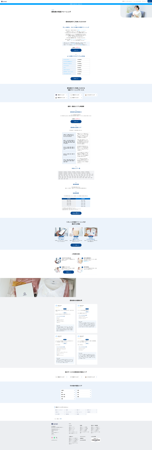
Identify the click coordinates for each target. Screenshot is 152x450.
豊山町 (65, 177)
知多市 (90, 175)
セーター (65, 67)
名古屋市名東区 (61, 174)
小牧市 (77, 175)
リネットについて (82, 436)
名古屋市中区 (82, 171)
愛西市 (75, 176)
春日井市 (82, 174)
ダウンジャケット (73, 39)
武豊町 (91, 177)
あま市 (89, 176)
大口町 (67, 177)
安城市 (62, 175)
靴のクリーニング (75, 97)
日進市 (70, 176)
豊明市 (67, 176)
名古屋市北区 (69, 171)
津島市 (87, 174)
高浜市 (62, 176)
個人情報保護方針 (53, 426)
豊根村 (67, 178)
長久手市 (60, 177)
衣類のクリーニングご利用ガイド (73, 438)
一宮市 (74, 174)
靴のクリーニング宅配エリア (95, 430)
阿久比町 (80, 177)
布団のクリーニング (76, 94)
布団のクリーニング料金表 (83, 429)
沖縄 (78, 396)
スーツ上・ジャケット (66, 59)
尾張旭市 (60, 176)
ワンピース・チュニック (67, 69)
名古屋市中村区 (78, 171)
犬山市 (69, 175)
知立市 (92, 175)
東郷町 (62, 177)
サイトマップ (53, 434)
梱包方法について (86, 261)
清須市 (78, 176)
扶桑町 (70, 177)
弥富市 (84, 176)
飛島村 (78, 177)
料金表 (81, 44)
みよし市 (87, 176)
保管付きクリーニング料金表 (84, 428)
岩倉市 (65, 176)
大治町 (73, 177)
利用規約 (78, 414)
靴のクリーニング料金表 (83, 430)
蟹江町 (75, 177)
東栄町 (64, 178)
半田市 (79, 174)
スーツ (70, 40)
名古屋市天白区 (65, 174)
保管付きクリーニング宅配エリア (95, 428)
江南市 (74, 175)
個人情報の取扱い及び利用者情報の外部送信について (57, 427)
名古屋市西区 (73, 171)
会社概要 (52, 433)
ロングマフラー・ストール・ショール (68, 71)
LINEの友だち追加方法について (55, 432)
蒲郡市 (67, 175)
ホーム (55, 418)
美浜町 (89, 177)
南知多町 (86, 177)
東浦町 (83, 177)
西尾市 (64, 175)
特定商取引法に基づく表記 (54, 430)
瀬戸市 (77, 174)
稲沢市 (80, 175)
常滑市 (72, 175)
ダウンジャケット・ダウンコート (68, 63)
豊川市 (85, 174)
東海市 (85, 175)
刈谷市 (92, 174)
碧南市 (90, 174)
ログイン (150, 1)
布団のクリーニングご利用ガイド (73, 440)
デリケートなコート (83, 39)
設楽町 (62, 178)
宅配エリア (58, 418)
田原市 (73, 176)
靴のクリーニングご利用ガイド (73, 441)
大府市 (87, 175)
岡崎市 (72, 174)
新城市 (82, 175)
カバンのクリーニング (91, 94)
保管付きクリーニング (61, 97)
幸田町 (59, 178)
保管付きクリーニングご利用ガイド (73, 439)
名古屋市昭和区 (87, 171)
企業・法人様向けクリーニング (73, 433)
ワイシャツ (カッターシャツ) (67, 73)
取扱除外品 (67, 414)
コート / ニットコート (66, 65)
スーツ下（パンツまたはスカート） (68, 61)
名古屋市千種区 (61, 171)
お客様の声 (81, 438)
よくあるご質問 (57, 414)
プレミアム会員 (73, 43)
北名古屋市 (80, 176)
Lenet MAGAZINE (83, 440)
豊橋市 (69, 174)
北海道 (62, 390)
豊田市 (59, 175)
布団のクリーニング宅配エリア (95, 429)
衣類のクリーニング (61, 94)
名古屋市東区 (65, 171)
